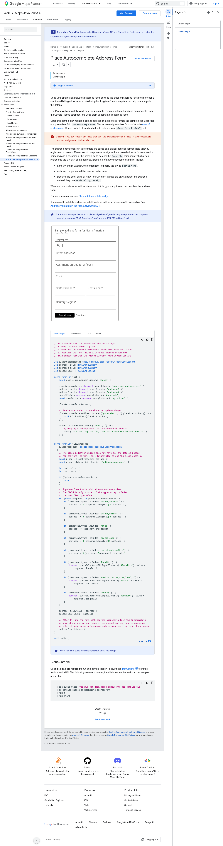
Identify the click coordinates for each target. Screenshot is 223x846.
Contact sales (149, 13)
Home (53, 47)
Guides (7, 19)
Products (58, 3)
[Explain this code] (142, 339)
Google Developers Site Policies (121, 735)
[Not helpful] (152, 47)
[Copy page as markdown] (63, 64)
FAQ (46, 795)
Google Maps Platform (81, 47)
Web (7, 13)
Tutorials (48, 805)
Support (128, 805)
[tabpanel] (102, 496)
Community (122, 3)
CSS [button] (89, 333)
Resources (52, 19)
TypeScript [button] (59, 333)
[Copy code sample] (152, 339)
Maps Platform (32, 4)
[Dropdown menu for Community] (132, 3)
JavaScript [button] (75, 333)
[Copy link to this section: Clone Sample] (73, 662)
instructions (128, 668)
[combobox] (170, 3)
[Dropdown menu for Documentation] (100, 3)
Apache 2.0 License (80, 735)
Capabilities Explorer (54, 800)
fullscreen (213, 12)
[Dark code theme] (147, 339)
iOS (86, 800)
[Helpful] (147, 47)
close (218, 12)
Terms (47, 839)
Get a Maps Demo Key (68, 32)
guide (77, 650)
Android (88, 795)
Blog (109, 3)
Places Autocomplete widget (93, 196)
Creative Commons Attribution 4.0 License (126, 732)
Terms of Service (132, 810)
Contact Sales (131, 800)
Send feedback (143, 58)
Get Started (126, 13)
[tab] (59, 333)
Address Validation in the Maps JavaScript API (75, 205)
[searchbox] (20, 29)
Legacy (67, 19)
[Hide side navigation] (37, 840)
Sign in (216, 3)
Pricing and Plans (132, 795)
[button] (20, 43)
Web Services (90, 810)
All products (81, 827)
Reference (22, 19)
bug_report (208, 12)
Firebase (107, 822)
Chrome (93, 822)
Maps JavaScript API (29, 13)
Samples (37, 19)
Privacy (57, 839)
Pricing (71, 3)
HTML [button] (99, 333)
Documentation (89, 3)
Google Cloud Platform (128, 822)
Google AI (149, 822)
